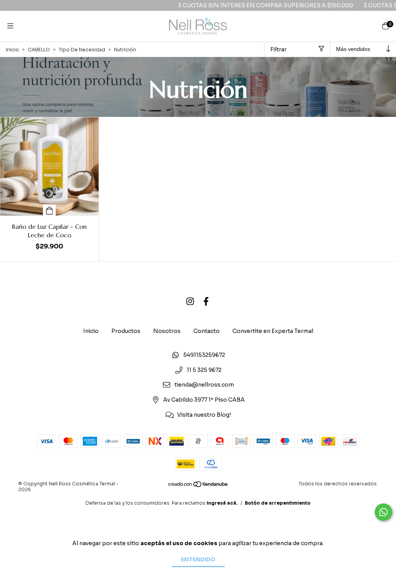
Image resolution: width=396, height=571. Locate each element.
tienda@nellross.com (204, 385)
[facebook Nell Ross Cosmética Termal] (206, 301)
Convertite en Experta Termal (272, 331)
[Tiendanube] (198, 486)
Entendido (198, 559)
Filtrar (278, 49)
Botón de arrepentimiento (278, 503)
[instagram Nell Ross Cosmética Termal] (190, 301)
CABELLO (39, 49)
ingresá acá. (222, 503)
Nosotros (167, 331)
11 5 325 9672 (204, 370)
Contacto (206, 331)
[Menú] (10, 26)
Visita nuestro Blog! (204, 414)
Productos (125, 331)
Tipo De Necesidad (82, 49)
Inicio (12, 49)
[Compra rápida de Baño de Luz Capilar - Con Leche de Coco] (49, 210)
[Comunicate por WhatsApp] (383, 512)
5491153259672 (204, 354)
